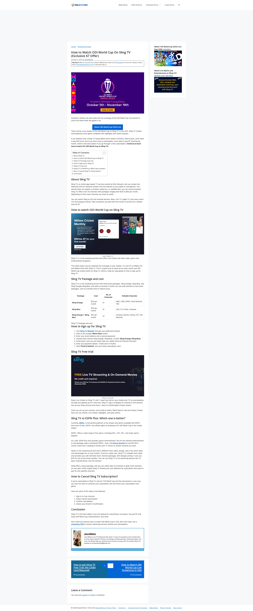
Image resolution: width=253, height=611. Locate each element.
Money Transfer (165, 608)
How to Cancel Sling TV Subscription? (87, 171)
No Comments (80, 574)
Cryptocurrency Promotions (137, 608)
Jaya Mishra (90, 534)
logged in (85, 595)
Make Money (123, 5)
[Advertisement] (126, 25)
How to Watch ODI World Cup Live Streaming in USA (131, 567)
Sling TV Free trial (80, 166)
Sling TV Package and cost (83, 161)
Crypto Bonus (169, 5)
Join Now (167, 49)
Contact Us (122, 608)
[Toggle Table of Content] (103, 153)
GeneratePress (100, 608)
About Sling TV (79, 156)
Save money (177, 608)
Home (73, 47)
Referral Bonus (137, 5)
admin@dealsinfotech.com (84, 64)
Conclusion (78, 174)
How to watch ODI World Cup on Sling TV (88, 158)
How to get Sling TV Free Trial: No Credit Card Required (85, 567)
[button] (179, 5)
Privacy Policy (111, 608)
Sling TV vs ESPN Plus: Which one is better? (89, 169)
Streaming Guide (84, 47)
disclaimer (120, 62)
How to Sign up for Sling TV (84, 163)
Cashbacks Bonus (152, 5)
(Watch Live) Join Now (163, 76)
